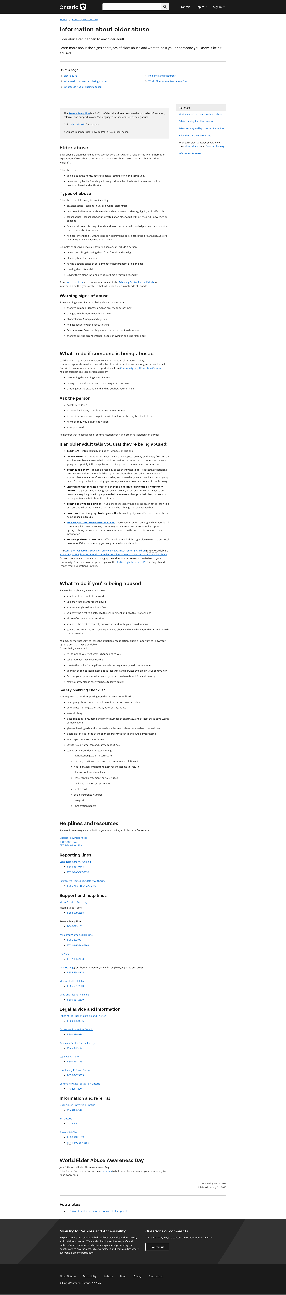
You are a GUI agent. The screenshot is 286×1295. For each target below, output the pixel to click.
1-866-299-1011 (76, 124)
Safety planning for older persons (196, 121)
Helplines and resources (162, 75)
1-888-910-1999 (75, 1137)
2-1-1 (74, 1123)
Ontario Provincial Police (73, 837)
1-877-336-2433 (75, 959)
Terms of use (156, 1276)
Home (63, 19)
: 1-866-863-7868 (78, 945)
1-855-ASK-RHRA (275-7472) (82, 885)
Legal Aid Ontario (69, 1056)
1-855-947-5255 (75, 1075)
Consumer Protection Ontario (76, 1029)
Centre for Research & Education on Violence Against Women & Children (105, 550)
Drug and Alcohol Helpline (74, 994)
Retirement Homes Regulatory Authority (82, 881)
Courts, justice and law (85, 19)
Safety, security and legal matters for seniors (201, 128)
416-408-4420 (74, 1088)
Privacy (137, 1276)
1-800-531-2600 (75, 999)
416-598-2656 (74, 1048)
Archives (108, 1276)
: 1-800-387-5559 (78, 872)
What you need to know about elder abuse (200, 114)
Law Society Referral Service (75, 1070)
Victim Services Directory (74, 902)
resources (106, 1171)
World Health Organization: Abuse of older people (100, 1211)
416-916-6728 (74, 1110)
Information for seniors (191, 153)
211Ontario (66, 1118)
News (123, 1276)
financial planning (215, 146)
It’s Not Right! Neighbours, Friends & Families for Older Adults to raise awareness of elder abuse (113, 554)
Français (185, 7)
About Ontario (68, 1276)
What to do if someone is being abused (86, 81)
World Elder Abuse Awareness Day (167, 81)
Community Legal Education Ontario (140, 368)
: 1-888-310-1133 (71, 845)
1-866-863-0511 (75, 939)
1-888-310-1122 (68, 841)
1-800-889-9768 (75, 1034)
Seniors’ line (69, 1132)
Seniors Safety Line (79, 113)
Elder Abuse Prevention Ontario (77, 1105)
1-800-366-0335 (75, 1021)
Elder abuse (70, 75)
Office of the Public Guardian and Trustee (83, 1015)
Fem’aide (65, 954)
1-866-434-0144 (75, 866)
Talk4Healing (67, 967)
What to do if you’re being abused (83, 86)
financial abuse (193, 146)
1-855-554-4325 (75, 972)
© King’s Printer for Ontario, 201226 (80, 1283)
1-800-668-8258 (75, 1061)
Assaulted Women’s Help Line (76, 934)
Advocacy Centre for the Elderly (136, 282)
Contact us (157, 1247)
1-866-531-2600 (75, 986)
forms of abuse (75, 282)
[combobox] (135, 7)
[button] (165, 6)
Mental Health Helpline (72, 981)
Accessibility (89, 1276)
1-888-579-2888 (75, 912)
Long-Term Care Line (75, 861)
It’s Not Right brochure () (132, 562)
